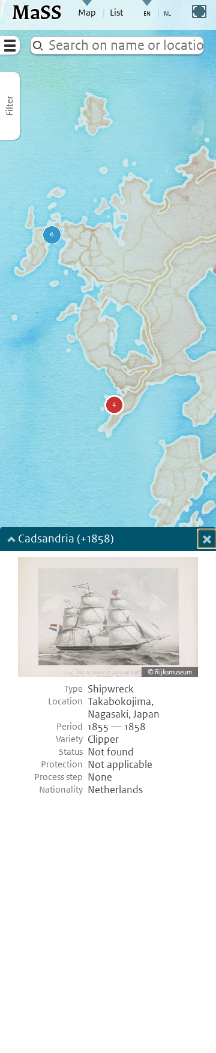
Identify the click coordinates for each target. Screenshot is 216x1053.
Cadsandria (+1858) (66, 540)
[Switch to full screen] (199, 11)
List (116, 12)
